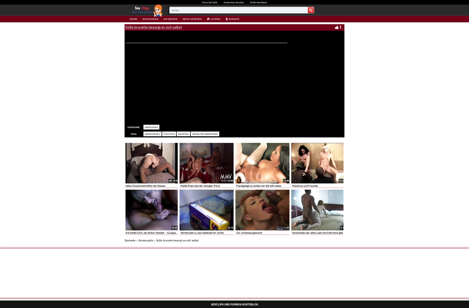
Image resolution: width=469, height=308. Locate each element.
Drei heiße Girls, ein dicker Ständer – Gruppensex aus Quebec (160, 232)
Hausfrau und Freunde (305, 185)
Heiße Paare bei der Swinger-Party (200, 185)
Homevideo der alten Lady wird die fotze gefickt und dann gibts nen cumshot (335, 232)
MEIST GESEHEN (192, 19)
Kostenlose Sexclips (234, 2)
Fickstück (169, 133)
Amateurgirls (152, 133)
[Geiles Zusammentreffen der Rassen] (151, 163)
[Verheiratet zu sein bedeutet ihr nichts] (207, 210)
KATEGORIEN (150, 19)
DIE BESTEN (171, 19)
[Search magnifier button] (311, 10)
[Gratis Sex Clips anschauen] (146, 10)
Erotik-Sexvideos (258, 2)
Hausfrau (183, 133)
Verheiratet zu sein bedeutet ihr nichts (202, 232)
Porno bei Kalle (209, 2)
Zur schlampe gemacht (249, 232)
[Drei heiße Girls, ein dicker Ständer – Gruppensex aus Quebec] (151, 210)
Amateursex (151, 127)
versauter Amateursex (205, 133)
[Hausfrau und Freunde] (318, 163)
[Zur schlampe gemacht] (262, 210)
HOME (133, 19)
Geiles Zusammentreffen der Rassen (145, 185)
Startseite (130, 240)
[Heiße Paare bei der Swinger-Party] (207, 163)
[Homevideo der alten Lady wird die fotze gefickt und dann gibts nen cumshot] (318, 210)
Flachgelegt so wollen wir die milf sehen (258, 185)
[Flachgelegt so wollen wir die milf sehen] (262, 163)
